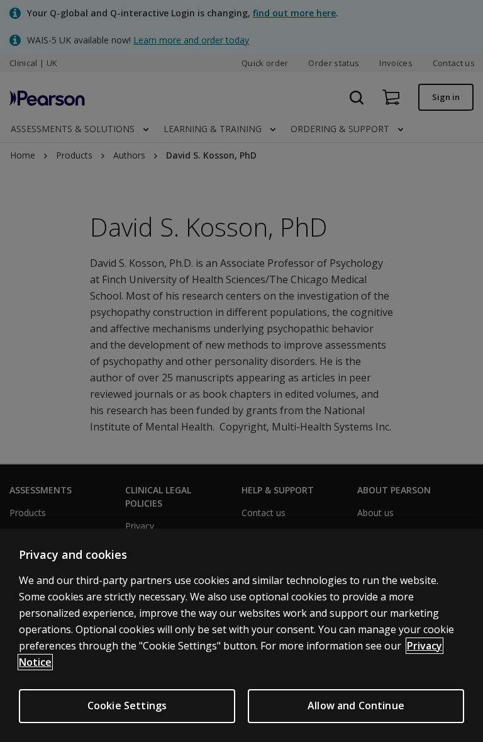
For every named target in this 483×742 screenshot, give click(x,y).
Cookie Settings (127, 705)
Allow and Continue (356, 705)
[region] (241, 635)
